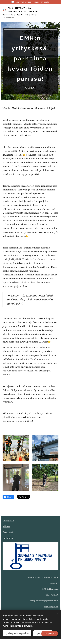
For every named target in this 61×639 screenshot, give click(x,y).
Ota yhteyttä (50, 633)
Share (10, 497)
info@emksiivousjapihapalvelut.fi (44, 601)
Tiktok (6, 526)
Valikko (55, 13)
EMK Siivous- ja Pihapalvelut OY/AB (43, 577)
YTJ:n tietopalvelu (51, 607)
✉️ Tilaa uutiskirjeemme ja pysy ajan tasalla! (30, 2)
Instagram (8, 520)
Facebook (8, 532)
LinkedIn (8, 538)
